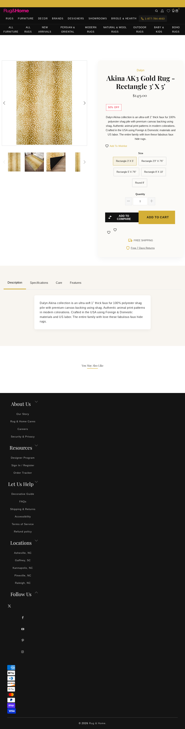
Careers (23, 429)
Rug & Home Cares (22, 421)
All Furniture (10, 29)
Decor (43, 18)
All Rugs (28, 29)
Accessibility (23, 516)
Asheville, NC (23, 552)
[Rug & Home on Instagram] (22, 652)
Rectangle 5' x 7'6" (126, 172)
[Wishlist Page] (168, 11)
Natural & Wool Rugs (115, 29)
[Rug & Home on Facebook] (22, 618)
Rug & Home (97, 723)
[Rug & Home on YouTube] (22, 629)
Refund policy (23, 531)
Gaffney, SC (23, 560)
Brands (57, 18)
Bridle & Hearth (124, 18)
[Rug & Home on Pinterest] (22, 640)
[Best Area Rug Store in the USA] (16, 11)
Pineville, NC (22, 575)
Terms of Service (23, 524)
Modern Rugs (90, 29)
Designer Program (23, 457)
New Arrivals (44, 29)
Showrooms (98, 18)
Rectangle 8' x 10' (153, 172)
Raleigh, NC (23, 582)
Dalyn (140, 70)
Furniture (26, 18)
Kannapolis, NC (23, 567)
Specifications (39, 282)
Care (59, 282)
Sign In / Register (22, 465)
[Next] (84, 103)
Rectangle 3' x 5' (125, 161)
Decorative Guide (22, 493)
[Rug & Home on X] (22, 606)
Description (15, 282)
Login (162, 11)
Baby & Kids (159, 29)
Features (75, 282)
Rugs (10, 18)
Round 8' (139, 182)
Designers (76, 18)
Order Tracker (23, 472)
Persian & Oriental (68, 29)
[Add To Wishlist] (109, 232)
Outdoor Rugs (139, 29)
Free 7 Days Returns (143, 247)
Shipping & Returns (22, 509)
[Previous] (4, 103)
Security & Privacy (23, 436)
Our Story (22, 414)
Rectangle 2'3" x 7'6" (152, 161)
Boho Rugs (176, 29)
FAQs (22, 501)
